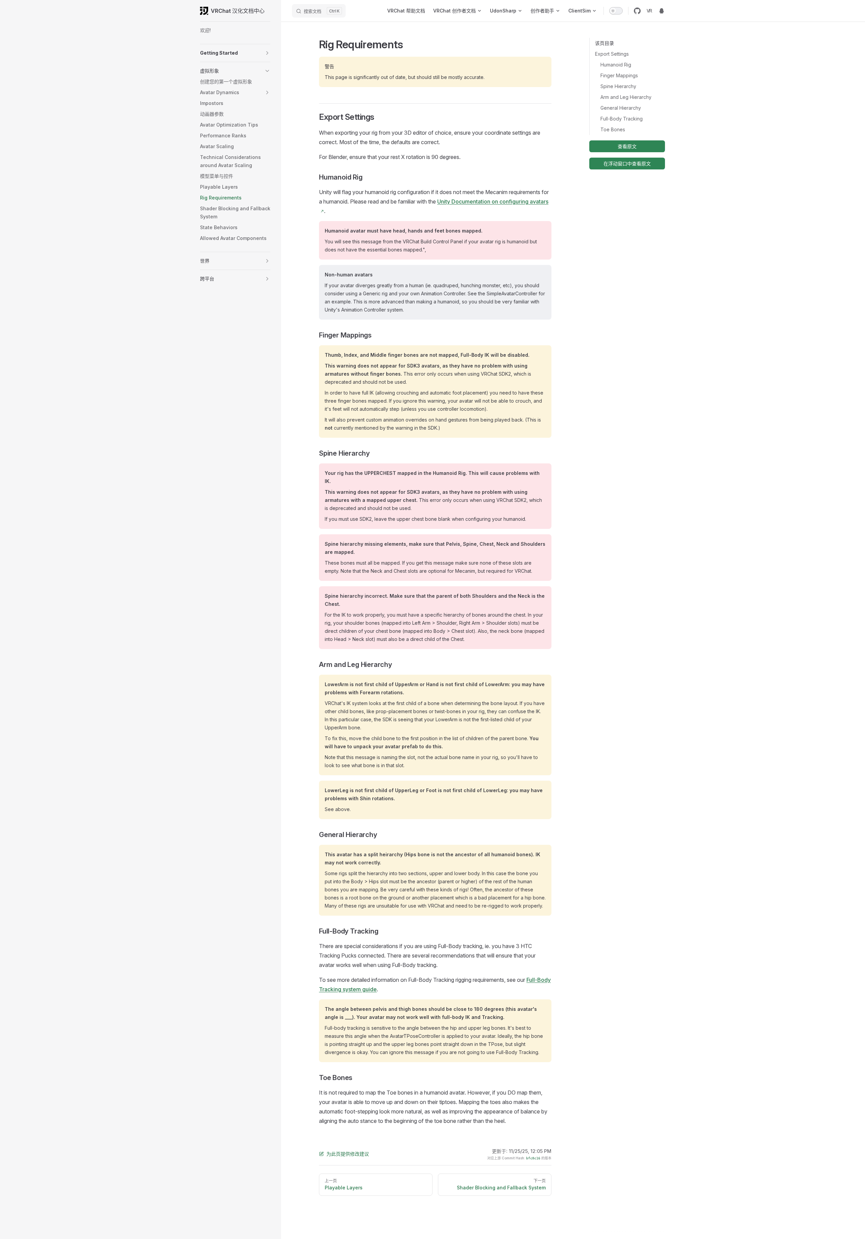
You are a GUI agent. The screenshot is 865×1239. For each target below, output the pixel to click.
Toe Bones (612, 129)
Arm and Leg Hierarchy (625, 97)
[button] (267, 53)
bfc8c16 (533, 1158)
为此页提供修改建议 (347, 1154)
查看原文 (627, 146)
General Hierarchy (620, 108)
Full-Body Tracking (621, 119)
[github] (637, 11)
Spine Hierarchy (618, 86)
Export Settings (612, 54)
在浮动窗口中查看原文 (627, 163)
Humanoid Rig (615, 65)
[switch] (616, 11)
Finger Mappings (619, 75)
